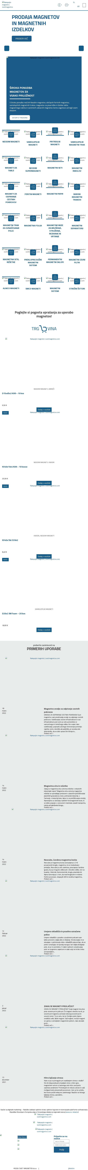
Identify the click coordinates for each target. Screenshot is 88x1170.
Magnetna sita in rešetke (56, 786)
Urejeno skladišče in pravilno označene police (62, 933)
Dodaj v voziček (44, 409)
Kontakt (39, 1152)
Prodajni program (43, 1138)
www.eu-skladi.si (72, 1112)
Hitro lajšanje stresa (53, 1078)
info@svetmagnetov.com (28, 1149)
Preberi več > (48, 733)
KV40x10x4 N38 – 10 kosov (14, 467)
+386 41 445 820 (27, 1141)
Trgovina (44, 1160)
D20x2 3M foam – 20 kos (13, 613)
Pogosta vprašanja (43, 1164)
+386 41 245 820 (27, 1145)
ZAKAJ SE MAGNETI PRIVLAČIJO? (59, 1006)
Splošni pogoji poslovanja (50, 1168)
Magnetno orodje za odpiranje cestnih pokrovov (62, 710)
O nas (39, 1148)
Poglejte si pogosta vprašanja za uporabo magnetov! (44, 314)
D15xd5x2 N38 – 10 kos (13, 393)
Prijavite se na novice (60, 1137)
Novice (39, 1143)
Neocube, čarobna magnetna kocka (60, 860)
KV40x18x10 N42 (10, 540)
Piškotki (65, 1168)
